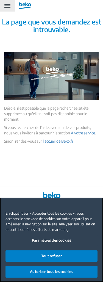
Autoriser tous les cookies (51, 271)
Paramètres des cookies (51, 240)
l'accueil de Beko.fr (58, 141)
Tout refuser (51, 256)
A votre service (83, 133)
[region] (51, 240)
